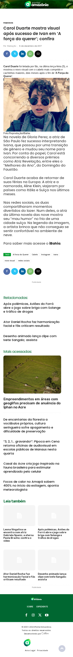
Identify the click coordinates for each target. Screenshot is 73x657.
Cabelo (35, 254)
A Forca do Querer (21, 254)
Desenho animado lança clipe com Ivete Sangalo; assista (30, 338)
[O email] (38, 53)
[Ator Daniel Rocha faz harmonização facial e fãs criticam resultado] (19, 560)
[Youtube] (46, 615)
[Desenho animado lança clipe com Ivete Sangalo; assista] (54, 560)
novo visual (10, 260)
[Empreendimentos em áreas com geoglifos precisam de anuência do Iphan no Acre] (32, 374)
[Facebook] (6, 53)
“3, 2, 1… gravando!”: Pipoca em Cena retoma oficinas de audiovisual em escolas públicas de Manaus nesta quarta (31, 447)
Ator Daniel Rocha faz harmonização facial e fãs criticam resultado (31, 324)
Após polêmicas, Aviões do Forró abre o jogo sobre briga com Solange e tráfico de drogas (32, 308)
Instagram (45, 254)
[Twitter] (14, 53)
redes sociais (24, 260)
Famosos (8, 23)
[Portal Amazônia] (36, 4)
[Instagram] (33, 615)
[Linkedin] (22, 53)
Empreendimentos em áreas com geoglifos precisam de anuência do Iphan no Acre (32, 403)
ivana (55, 254)
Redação (11, 46)
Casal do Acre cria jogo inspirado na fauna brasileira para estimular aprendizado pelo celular (31, 467)
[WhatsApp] (30, 53)
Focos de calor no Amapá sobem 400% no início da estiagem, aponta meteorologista (31, 485)
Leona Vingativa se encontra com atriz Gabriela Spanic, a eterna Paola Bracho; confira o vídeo (18, 535)
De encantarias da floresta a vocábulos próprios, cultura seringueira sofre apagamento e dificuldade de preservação (28, 425)
